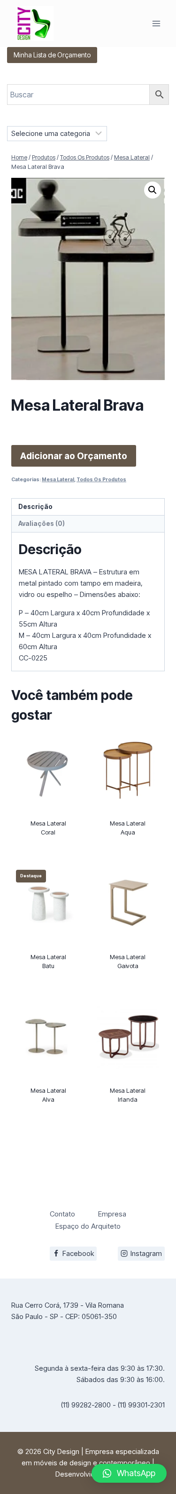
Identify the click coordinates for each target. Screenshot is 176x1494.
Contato (62, 1213)
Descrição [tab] (35, 506)
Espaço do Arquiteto (88, 1226)
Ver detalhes (48, 858)
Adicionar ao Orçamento (73, 455)
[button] (152, 190)
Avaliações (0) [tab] (41, 523)
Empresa (112, 1213)
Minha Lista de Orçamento (52, 55)
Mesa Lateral (58, 480)
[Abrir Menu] (156, 23)
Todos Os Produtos (101, 480)
